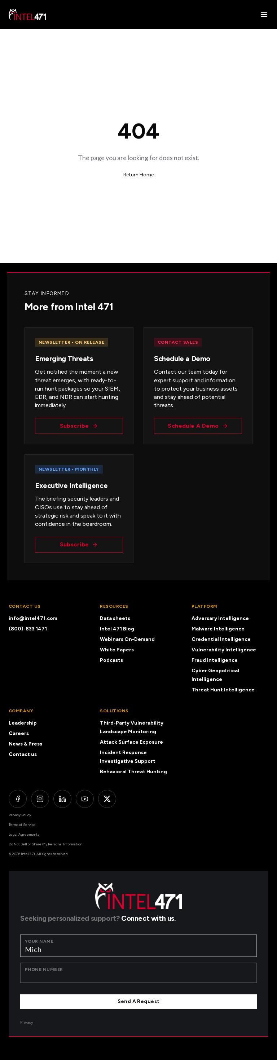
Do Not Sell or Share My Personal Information (45, 844)
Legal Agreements (24, 834)
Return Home (138, 175)
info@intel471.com (33, 618)
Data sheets (115, 618)
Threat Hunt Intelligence (223, 690)
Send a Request (139, 1001)
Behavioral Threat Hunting (133, 772)
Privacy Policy (20, 815)
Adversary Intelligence (220, 618)
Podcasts (111, 660)
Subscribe (74, 425)
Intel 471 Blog (117, 629)
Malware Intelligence (218, 629)
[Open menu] (264, 14)
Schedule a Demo (193, 425)
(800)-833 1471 (28, 629)
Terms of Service (22, 824)
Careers (19, 733)
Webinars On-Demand (127, 639)
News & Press (25, 744)
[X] (107, 799)
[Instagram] (40, 799)
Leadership (23, 723)
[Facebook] (18, 799)
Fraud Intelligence (215, 660)
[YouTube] (85, 799)
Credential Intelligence (221, 639)
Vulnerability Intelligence (224, 650)
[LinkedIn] (62, 799)
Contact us (23, 754)
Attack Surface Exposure (131, 742)
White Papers (117, 650)
